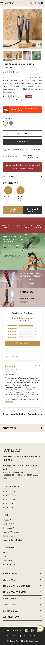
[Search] (31, 3)
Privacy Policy (9, 520)
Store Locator (9, 564)
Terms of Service (10, 536)
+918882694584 (9, 475)
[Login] (35, 3)
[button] (12, 326)
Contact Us (8, 560)
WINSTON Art (8, 503)
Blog (5, 552)
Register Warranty (13, 210)
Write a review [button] (22, 343)
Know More (9, 428)
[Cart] (40, 3)
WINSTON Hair (9, 499)
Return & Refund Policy (12, 540)
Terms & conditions (31, 636)
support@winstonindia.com (13, 472)
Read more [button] (9, 401)
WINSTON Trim (9, 491)
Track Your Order (10, 528)
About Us (7, 556)
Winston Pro (8, 507)
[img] (10, 366)
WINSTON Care (9, 495)
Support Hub (8, 524)
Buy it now (22, 142)
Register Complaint (11, 532)
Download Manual (32, 210)
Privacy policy (12, 636)
